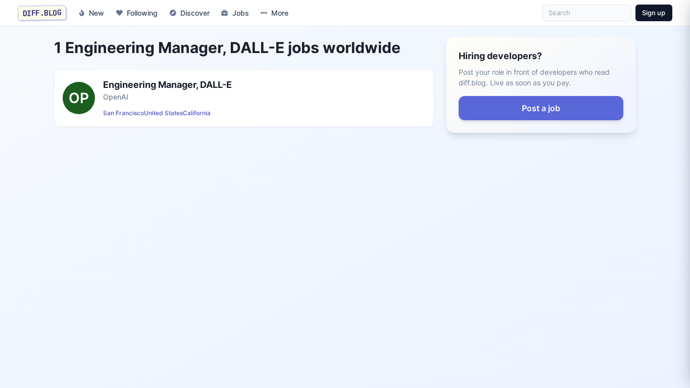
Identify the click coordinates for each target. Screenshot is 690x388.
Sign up (653, 13)
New (96, 13)
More (279, 13)
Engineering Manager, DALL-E (167, 84)
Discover (195, 13)
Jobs (240, 13)
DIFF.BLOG (42, 12)
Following (142, 13)
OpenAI (115, 96)
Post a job (541, 108)
